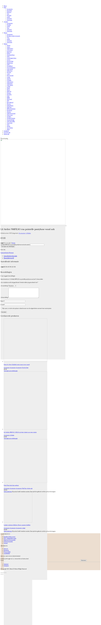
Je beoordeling (5, 297)
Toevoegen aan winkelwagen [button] (11, 371)
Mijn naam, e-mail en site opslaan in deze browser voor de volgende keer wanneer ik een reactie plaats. (27, 308)
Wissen (13, 243)
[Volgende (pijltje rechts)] (2, 574)
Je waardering (4, 286)
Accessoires (22, 233)
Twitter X (7, 252)
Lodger (23, 528)
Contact (6, 543)
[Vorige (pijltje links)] (1, 574)
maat (2, 243)
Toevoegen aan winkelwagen (7, 246)
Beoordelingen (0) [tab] (9, 258)
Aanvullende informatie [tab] (10, 256)
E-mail (3, 304)
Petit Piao (24, 488)
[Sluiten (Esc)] (5, 572)
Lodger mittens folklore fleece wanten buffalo (17, 525)
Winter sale (29, 488)
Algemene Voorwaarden (9, 540)
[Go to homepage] (8, 3)
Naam (2, 301)
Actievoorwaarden (8, 541)
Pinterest (11, 252)
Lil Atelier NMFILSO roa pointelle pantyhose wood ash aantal (15, 244)
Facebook (3, 252)
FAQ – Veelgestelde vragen (10, 538)
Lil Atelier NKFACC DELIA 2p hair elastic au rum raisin (20, 432)
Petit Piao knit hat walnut (11, 485)
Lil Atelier (28, 233)
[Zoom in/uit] (1, 572)
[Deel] (4, 572)
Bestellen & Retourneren (9, 537)
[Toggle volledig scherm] (2, 572)
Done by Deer (25, 367)
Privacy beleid (7, 552)
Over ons (6, 548)
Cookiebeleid (7, 553)
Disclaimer (6, 550)
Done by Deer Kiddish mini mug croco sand (17, 364)
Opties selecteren (8, 491)
